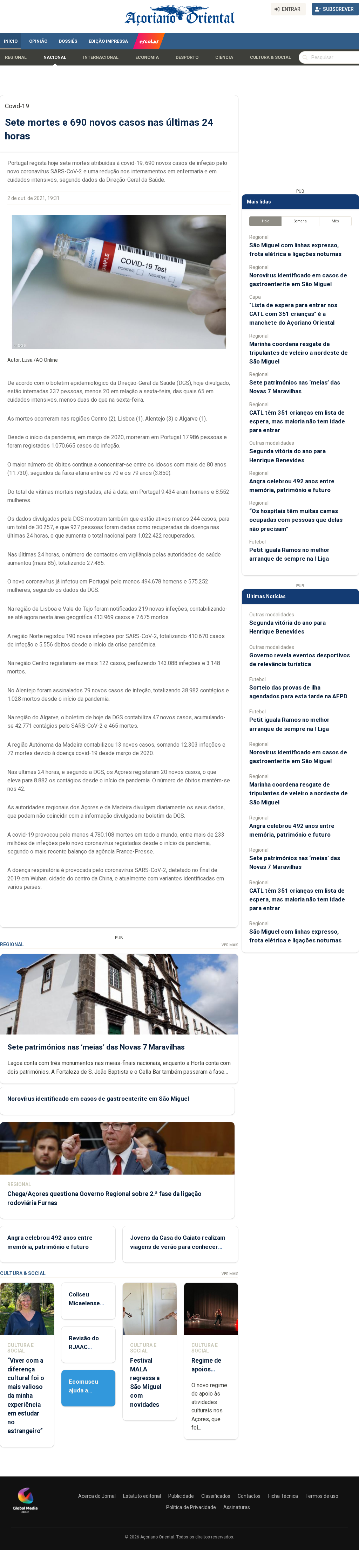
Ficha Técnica (283, 1496)
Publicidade (181, 1496)
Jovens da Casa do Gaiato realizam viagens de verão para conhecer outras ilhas (177, 1246)
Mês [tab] (335, 221)
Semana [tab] (300, 221)
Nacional (54, 57)
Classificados (215, 1496)
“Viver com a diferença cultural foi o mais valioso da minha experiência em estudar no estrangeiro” (25, 1396)
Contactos (249, 1496)
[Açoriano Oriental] (25, 1514)
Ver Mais (230, 945)
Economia (147, 57)
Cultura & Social (270, 57)
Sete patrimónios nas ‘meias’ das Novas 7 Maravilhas (96, 1047)
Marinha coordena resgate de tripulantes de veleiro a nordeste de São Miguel (298, 352)
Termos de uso (321, 1496)
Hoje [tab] (265, 221)
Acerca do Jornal (97, 1496)
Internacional (100, 57)
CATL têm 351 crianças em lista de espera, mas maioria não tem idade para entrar (297, 421)
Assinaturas (236, 1507)
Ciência (224, 57)
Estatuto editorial (142, 1496)
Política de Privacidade (191, 1507)
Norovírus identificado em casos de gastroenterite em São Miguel (98, 1098)
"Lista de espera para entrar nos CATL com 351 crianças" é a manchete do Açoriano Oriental (293, 314)
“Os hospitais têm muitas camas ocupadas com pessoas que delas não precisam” (296, 519)
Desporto (187, 57)
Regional (16, 57)
